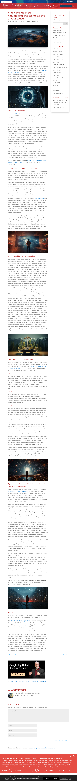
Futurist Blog (47, 6)
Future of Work (57, 70)
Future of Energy (57, 62)
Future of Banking (58, 57)
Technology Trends (58, 93)
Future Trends (57, 75)
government (36, 681)
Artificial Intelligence (32, 22)
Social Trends (56, 90)
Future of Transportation (60, 67)
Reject (55, 778)
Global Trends (56, 83)
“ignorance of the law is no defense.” (18, 491)
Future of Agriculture (58, 54)
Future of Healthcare (58, 65)
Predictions (56, 85)
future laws (18, 681)
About (28, 6)
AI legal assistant (39, 198)
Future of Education (58, 59)
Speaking (36, 6)
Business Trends (57, 51)
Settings (64, 778)
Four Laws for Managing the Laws (20, 621)
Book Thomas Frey (66, 6)
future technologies (27, 681)
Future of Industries (58, 107)
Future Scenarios (57, 72)
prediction (44, 681)
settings (13, 779)
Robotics (55, 88)
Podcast (55, 6)
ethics (12, 681)
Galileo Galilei (18, 114)
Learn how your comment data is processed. (42, 748)
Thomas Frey (13, 22)
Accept (47, 778)
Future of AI (56, 105)
